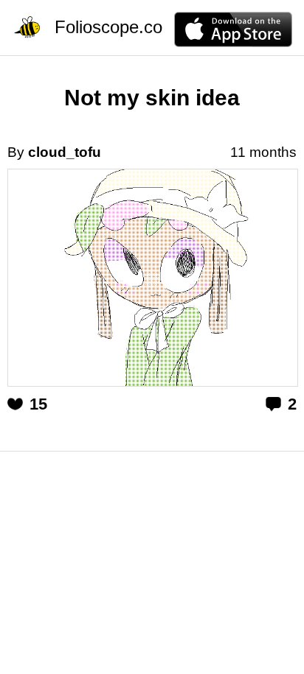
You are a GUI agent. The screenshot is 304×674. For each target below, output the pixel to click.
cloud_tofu (64, 152)
